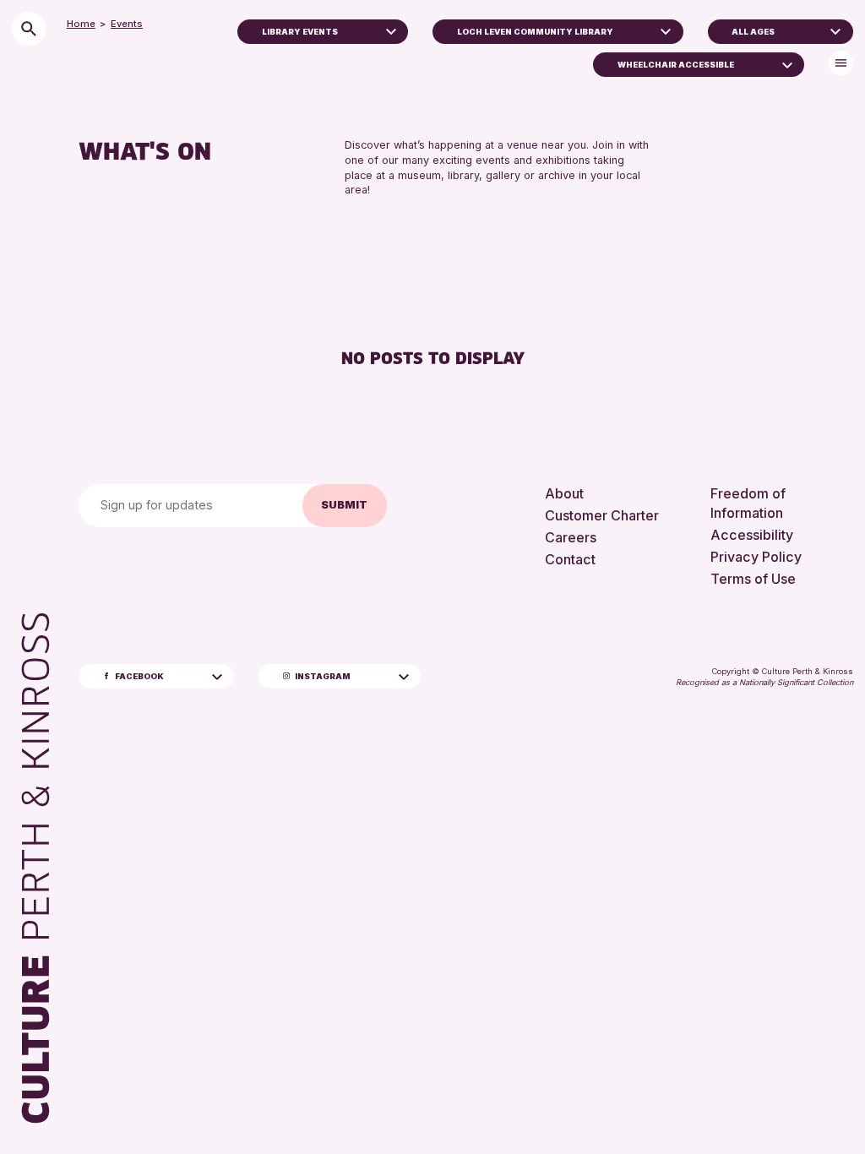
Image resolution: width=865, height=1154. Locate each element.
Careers (570, 537)
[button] (391, 29)
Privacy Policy (756, 556)
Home (81, 24)
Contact (570, 559)
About (564, 493)
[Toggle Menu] (841, 63)
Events (127, 24)
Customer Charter (602, 515)
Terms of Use (753, 578)
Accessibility (751, 534)
